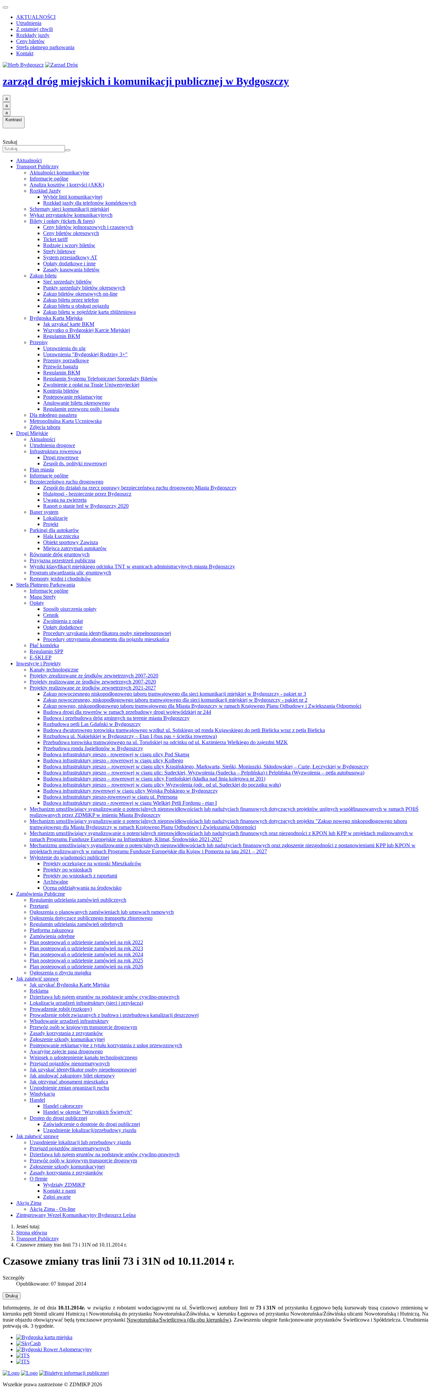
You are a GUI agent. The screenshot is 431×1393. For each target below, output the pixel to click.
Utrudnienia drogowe (52, 445)
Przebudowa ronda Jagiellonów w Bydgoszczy (93, 748)
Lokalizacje (55, 518)
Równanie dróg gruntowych (60, 554)
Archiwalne (55, 882)
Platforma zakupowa (51, 930)
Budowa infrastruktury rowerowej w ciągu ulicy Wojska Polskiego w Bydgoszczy (130, 791)
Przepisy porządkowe (66, 360)
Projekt (50, 524)
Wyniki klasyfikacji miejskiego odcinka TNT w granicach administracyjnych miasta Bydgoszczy (132, 566)
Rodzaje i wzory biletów (69, 245)
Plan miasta (42, 469)
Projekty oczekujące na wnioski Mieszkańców (92, 863)
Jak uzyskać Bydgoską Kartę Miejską (69, 985)
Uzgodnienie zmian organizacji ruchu (69, 1088)
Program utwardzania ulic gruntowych (70, 572)
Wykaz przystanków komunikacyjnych (71, 215)
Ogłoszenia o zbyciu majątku (60, 972)
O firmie (38, 1179)
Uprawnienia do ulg (64, 348)
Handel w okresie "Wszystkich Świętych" (87, 1112)
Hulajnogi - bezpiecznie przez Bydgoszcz (87, 494)
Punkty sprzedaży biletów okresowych (84, 288)
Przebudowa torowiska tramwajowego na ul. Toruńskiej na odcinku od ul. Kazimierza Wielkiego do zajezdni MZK (165, 742)
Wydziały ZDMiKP (64, 1185)
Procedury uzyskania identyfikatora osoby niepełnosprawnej (107, 633)
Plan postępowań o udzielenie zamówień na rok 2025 (86, 960)
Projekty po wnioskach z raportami (80, 875)
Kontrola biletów (61, 391)
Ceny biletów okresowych (71, 233)
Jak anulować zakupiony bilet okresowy (72, 1076)
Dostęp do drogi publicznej (58, 1118)
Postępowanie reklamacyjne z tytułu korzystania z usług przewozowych (106, 1045)
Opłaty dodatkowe (62, 627)
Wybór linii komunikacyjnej (72, 197)
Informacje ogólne (49, 178)
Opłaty (37, 603)
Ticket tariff (55, 239)
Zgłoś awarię (57, 1197)
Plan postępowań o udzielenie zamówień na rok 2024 (86, 954)
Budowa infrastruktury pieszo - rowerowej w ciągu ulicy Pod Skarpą (116, 754)
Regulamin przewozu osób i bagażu (81, 409)
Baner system (44, 512)
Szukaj (10, 142)
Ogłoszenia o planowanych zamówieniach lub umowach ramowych (102, 912)
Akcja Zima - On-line (52, 1209)
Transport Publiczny (37, 166)
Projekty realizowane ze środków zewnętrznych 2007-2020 (93, 682)
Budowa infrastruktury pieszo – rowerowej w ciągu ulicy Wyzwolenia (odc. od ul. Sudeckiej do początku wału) (162, 785)
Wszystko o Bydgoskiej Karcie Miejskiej (86, 330)
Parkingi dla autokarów (54, 530)
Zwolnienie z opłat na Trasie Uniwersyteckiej (91, 385)
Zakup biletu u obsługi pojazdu (76, 306)
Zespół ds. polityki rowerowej (75, 463)
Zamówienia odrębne (52, 936)
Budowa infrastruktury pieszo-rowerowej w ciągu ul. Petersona (110, 797)
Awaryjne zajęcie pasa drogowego (66, 1051)
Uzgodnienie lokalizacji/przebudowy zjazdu (89, 1130)
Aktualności (29, 160)
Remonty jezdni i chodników (60, 579)
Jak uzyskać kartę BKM (68, 324)
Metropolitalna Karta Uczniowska (66, 421)
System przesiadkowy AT (70, 257)
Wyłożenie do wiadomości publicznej (69, 857)
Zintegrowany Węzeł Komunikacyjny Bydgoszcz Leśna (76, 1215)
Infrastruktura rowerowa (55, 451)
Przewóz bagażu (60, 366)
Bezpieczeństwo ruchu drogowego (66, 482)
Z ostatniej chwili (34, 29)
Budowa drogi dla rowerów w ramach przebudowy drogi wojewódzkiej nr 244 (127, 712)
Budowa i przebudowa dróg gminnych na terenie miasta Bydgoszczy (116, 718)
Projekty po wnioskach (67, 869)
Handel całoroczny (63, 1106)
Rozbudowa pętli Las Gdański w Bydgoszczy (92, 724)
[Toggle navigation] (5, 7)
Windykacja (42, 1094)
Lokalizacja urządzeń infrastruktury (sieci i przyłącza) (86, 1003)
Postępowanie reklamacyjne (72, 397)
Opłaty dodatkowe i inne (69, 263)
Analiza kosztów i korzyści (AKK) (67, 185)
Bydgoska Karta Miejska (56, 318)
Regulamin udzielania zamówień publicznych (78, 900)
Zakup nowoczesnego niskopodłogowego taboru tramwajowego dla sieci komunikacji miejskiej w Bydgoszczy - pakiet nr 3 (174, 694)
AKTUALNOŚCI (36, 17)
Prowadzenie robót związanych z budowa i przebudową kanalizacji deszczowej (114, 1015)
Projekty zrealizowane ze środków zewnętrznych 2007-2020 (94, 675)
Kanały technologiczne (54, 669)
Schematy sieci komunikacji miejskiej (69, 209)
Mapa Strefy (43, 597)
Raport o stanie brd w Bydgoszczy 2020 (86, 506)
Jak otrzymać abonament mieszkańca (69, 1082)
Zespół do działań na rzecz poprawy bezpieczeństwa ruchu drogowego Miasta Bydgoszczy (140, 488)
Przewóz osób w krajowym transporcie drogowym (83, 1027)
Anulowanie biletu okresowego (76, 403)
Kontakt (24, 53)
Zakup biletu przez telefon (71, 300)
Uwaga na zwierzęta (65, 500)
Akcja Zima (28, 1203)
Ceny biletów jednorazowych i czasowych (88, 227)
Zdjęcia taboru (45, 427)
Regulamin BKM (61, 336)
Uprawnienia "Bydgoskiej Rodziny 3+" (85, 354)
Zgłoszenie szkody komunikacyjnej (67, 1039)
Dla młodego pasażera (53, 415)
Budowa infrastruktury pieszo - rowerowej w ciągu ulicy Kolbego (113, 760)
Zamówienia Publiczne (40, 894)
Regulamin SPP (46, 651)
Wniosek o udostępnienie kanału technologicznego (83, 1057)
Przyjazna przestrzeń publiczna (62, 560)
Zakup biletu (43, 275)
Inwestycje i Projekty (38, 663)
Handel (37, 1100)
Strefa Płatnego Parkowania (45, 585)
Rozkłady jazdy (32, 35)
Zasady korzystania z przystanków (66, 1033)
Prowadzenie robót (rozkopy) (61, 1009)
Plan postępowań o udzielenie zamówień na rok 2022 (86, 942)
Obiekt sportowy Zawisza (70, 542)
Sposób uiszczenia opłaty (70, 609)
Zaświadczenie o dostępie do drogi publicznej (91, 1124)
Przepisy (39, 342)
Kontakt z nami (59, 1191)
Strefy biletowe (59, 251)
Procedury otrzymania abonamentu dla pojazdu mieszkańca (106, 639)
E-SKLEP (41, 657)
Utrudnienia (28, 23)
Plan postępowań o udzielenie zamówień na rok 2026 (86, 966)
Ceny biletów (30, 41)
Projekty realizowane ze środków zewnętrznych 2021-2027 (93, 688)
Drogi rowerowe (60, 457)
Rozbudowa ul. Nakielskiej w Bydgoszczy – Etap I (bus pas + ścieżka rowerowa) (130, 736)
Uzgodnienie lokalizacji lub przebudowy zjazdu (80, 1142)
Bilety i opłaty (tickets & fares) (62, 221)
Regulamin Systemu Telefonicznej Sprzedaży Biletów (100, 379)
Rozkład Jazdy (45, 191)
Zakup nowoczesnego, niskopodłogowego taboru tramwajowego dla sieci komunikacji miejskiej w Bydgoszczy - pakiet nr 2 (175, 700)
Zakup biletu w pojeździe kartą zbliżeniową (89, 312)
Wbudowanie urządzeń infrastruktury (69, 1021)
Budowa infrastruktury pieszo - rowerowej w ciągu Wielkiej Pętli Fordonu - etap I (130, 803)
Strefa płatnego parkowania (45, 47)
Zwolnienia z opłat (63, 621)
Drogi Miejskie (32, 433)
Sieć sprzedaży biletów (67, 282)
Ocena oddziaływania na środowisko (82, 888)
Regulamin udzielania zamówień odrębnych (76, 924)
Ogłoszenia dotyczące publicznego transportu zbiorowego (91, 918)
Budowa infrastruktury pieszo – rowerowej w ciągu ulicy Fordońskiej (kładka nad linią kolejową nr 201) (154, 779)
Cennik (51, 615)
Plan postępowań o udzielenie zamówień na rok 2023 (86, 948)
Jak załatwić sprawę (37, 979)
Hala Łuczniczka (61, 536)
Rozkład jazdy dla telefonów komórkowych (89, 203)
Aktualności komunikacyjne (59, 172)
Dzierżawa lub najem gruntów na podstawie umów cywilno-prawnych (104, 997)
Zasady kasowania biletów (71, 269)
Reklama (39, 991)
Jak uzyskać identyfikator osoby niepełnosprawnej (83, 1069)
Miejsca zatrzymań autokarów (75, 548)
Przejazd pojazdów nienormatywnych (70, 1063)
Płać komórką (44, 645)
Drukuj (11, 1295)
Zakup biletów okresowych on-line (80, 294)
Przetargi (39, 906)
